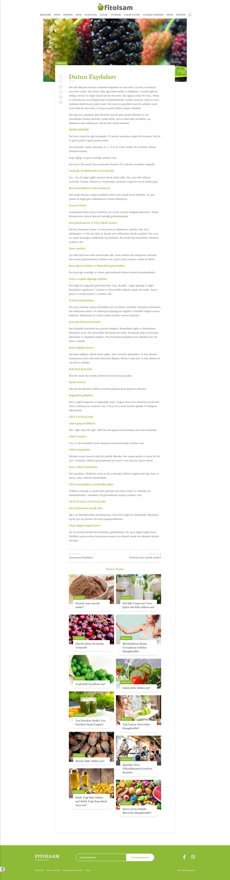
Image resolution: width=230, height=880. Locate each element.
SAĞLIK (104, 15)
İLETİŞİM (180, 15)
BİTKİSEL (68, 15)
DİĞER (169, 15)
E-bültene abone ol (140, 857)
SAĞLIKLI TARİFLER (153, 15)
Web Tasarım (182, 870)
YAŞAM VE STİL (132, 15)
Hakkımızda (39, 870)
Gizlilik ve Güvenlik (53, 870)
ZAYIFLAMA (90, 15)
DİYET (57, 15)
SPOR (78, 15)
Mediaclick (191, 870)
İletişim (87, 870)
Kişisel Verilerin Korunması (72, 870)
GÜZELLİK (116, 15)
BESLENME (45, 15)
